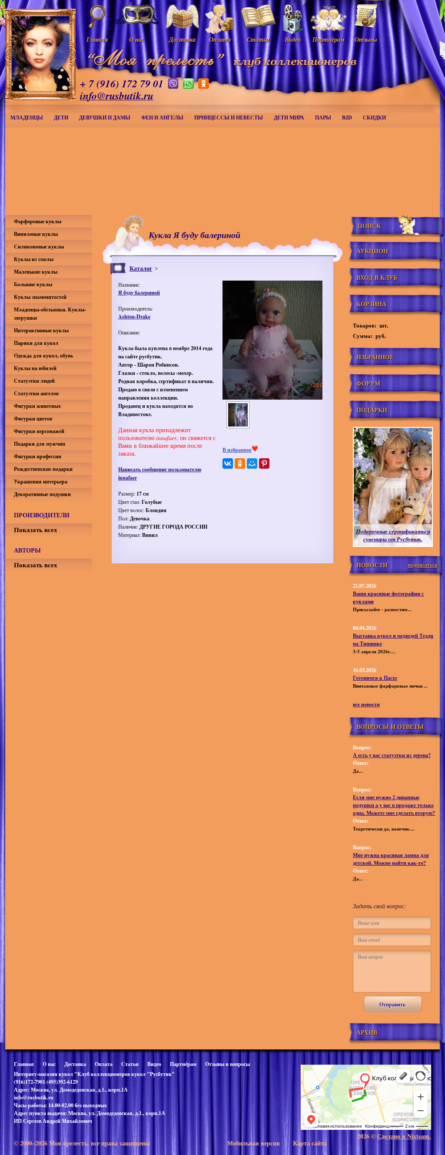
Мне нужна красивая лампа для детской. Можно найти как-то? (391, 859)
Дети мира (289, 117)
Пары (323, 117)
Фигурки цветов (33, 418)
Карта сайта (310, 1143)
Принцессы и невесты (228, 117)
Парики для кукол (36, 343)
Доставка (75, 1064)
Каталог (141, 268)
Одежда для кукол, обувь (43, 355)
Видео (154, 1064)
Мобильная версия (253, 1143)
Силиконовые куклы (39, 246)
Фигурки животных (37, 406)
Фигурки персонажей (39, 431)
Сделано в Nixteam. (404, 1136)
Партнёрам (183, 1064)
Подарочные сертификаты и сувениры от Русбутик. (393, 535)
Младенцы (26, 117)
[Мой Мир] (252, 463)
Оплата (104, 1064)
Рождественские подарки (43, 469)
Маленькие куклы (35, 271)
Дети (61, 117)
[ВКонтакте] (227, 463)
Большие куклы (33, 284)
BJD (347, 117)
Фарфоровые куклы (37, 221)
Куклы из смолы (33, 259)
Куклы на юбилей (35, 368)
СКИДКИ (374, 117)
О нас (49, 1064)
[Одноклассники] (240, 463)
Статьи (130, 1064)
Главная (24, 1064)
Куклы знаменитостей (40, 297)
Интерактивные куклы (41, 330)
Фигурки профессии (37, 456)
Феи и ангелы (162, 117)
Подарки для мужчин (39, 443)
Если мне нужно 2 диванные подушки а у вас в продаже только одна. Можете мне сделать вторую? (394, 805)
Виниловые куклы (36, 234)
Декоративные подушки (42, 494)
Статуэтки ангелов (36, 393)
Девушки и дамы (104, 117)
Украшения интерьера (40, 481)
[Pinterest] (264, 463)
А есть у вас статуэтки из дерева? (392, 755)
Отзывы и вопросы (227, 1064)
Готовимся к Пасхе (375, 678)
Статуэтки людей (34, 380)
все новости (366, 704)
